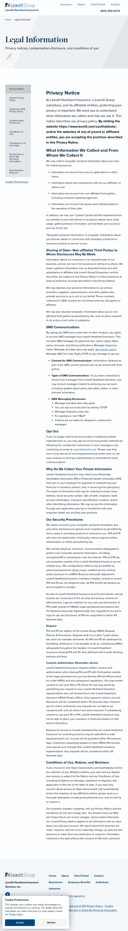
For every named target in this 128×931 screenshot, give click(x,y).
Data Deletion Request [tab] (16, 171)
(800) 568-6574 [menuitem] (110, 11)
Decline (51, 922)
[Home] (20, 875)
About (65, 876)
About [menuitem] (81, 4)
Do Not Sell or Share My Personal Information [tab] (16, 158)
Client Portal (81, 876)
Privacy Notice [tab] (16, 89)
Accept (20, 922)
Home (8, 19)
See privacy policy (105, 349)
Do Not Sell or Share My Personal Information (91, 910)
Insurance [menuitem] (66, 4)
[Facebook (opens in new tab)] (9, 895)
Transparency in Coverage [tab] (17, 144)
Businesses (56, 882)
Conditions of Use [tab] (16, 133)
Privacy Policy (16, 914)
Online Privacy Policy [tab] (16, 99)
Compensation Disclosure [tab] (16, 121)
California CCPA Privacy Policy (85, 906)
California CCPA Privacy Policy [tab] (17, 110)
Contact (99, 876)
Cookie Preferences (16, 182)
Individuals (102, 882)
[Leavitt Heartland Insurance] (20, 5)
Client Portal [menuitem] (98, 4)
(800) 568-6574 (76, 896)
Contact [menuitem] (115, 4)
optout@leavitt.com (85, 449)
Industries (55, 888)
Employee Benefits (79, 882)
